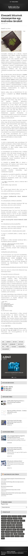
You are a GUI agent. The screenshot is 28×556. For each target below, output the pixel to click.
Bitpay (24, 516)
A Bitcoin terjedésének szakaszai (14, 372)
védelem (7, 536)
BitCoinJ (3, 258)
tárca (7, 346)
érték (22, 536)
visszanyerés (21, 346)
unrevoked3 (22, 154)
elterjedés (16, 520)
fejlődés (3, 522)
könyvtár (4, 344)
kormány (4, 527)
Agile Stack (7, 325)
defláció (15, 518)
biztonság (4, 518)
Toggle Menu (14, 1)
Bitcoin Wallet (10, 79)
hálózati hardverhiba (21, 93)
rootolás (20, 344)
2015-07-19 (9, 425)
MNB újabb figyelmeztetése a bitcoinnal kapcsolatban (15, 401)
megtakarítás (19, 527)
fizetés (8, 522)
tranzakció (20, 531)
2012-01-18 (14, 374)
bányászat (10, 518)
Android (8, 341)
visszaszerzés (5, 349)
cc (1, 551)
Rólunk (8, 551)
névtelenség (8, 529)
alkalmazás (4, 516)
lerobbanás (12, 344)
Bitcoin (15, 341)
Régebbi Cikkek (4, 504)
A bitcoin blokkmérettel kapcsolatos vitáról (10, 489)
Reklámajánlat (20, 552)
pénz (3, 531)
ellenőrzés (10, 520)
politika (22, 529)
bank (9, 516)
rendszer (7, 531)
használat (19, 522)
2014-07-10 (9, 413)
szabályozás (13, 531)
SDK (3, 346)
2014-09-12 (9, 403)
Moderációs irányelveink (12, 552)
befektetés (14, 516)
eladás (20, 518)
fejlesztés (22, 520)
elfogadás (4, 520)
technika (13, 346)
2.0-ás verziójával (16, 258)
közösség (13, 527)
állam (12, 536)
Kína (8, 527)
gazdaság (13, 522)
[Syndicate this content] (3, 474)
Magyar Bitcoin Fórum (11, 474)
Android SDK (14, 162)
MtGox (3, 529)
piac (18, 529)
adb (3, 341)
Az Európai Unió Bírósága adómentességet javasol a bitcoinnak (14, 422)
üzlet (3, 538)
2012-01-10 (4, 23)
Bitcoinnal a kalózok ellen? (14, 461)
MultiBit (25, 74)
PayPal (14, 529)
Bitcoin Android (15, 82)
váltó (3, 536)
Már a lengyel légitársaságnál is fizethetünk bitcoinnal (16, 436)
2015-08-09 (9, 442)
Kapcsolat (3, 554)
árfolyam (17, 536)
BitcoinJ (21, 341)
